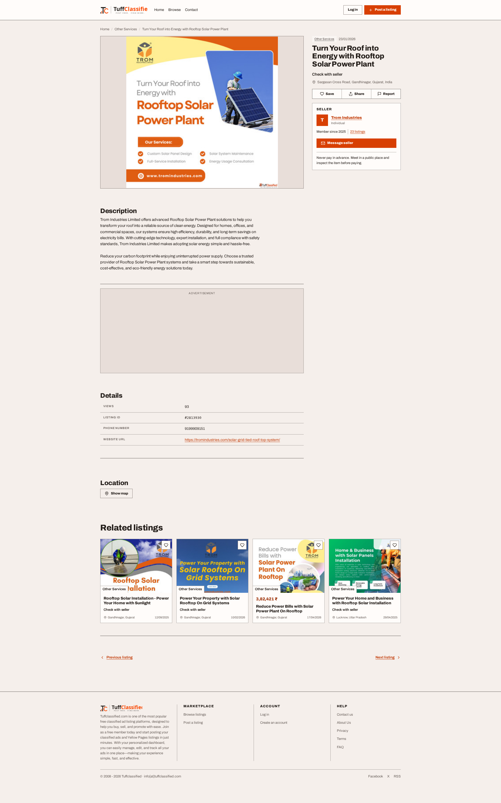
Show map (119, 493)
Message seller (340, 143)
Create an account (273, 722)
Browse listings (194, 714)
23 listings (357, 132)
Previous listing (119, 657)
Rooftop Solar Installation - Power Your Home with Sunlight (136, 600)
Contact (191, 10)
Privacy (342, 731)
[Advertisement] (202, 333)
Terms (341, 739)
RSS (397, 776)
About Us (344, 722)
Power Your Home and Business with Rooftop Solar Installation (362, 600)
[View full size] (202, 112)
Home (159, 10)
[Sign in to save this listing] (166, 545)
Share (359, 94)
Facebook (375, 776)
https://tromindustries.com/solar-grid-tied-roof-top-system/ (232, 440)
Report (389, 94)
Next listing (385, 657)
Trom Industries (346, 118)
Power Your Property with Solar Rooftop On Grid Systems (210, 600)
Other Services (324, 38)
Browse (174, 10)
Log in (353, 9)
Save (330, 94)
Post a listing (193, 722)
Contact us (345, 714)
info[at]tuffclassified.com (162, 776)
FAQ (340, 747)
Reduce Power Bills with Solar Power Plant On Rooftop (284, 608)
